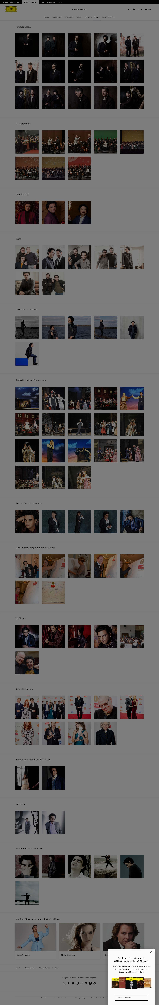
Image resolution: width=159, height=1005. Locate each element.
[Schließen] (151, 952)
